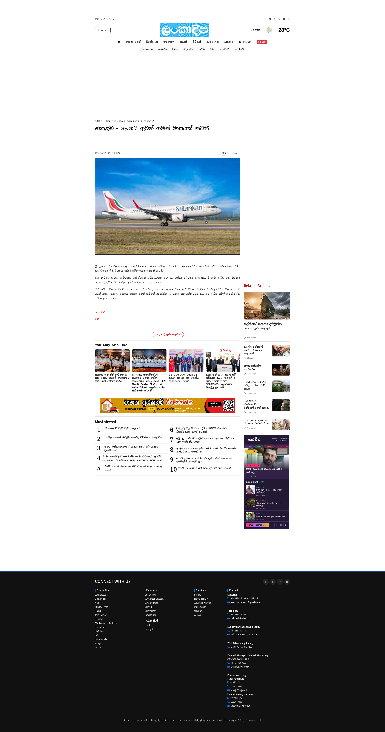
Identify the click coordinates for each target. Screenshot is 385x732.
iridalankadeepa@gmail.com (244, 634)
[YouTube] (287, 582)
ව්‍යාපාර (228, 41)
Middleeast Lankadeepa (106, 623)
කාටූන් (183, 41)
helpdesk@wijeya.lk (240, 618)
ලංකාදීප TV (239, 49)
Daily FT (98, 610)
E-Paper (262, 42)
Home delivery (201, 598)
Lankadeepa (100, 594)
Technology (245, 41)
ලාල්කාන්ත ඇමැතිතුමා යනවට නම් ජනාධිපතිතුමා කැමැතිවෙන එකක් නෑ (206, 450)
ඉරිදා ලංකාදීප (147, 49)
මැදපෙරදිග (188, 49)
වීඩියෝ (196, 41)
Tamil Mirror (100, 614)
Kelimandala (101, 639)
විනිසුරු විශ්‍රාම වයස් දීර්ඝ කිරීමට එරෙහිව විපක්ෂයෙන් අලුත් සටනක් (201, 430)
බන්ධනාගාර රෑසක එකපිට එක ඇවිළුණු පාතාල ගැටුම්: (133, 468)
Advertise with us (202, 602)
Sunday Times (101, 606)
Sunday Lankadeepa (154, 598)
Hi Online (99, 631)
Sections (104, 30)
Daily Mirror (100, 598)
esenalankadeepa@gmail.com (245, 602)
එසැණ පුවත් (133, 41)
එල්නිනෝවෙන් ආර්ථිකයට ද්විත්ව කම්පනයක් (204, 468)
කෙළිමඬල (162, 49)
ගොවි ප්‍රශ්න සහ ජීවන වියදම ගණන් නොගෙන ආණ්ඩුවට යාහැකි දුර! (204, 460)
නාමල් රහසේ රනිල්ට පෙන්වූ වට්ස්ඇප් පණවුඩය (133, 437)
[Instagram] (280, 582)
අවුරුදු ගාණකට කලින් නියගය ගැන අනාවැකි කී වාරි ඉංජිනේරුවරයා (205, 440)
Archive (197, 614)
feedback (198, 610)
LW (96, 635)
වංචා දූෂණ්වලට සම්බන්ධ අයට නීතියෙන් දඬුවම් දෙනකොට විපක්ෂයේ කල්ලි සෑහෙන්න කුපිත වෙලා (132, 458)
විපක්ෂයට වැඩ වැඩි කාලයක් (122, 428)
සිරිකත (175, 49)
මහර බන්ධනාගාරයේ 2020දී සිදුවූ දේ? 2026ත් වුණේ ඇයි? (131, 448)
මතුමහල (168, 41)
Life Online (100, 627)
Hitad (147, 625)
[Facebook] (266, 582)
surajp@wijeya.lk (239, 690)
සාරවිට (202, 49)
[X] (273, 582)
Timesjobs (149, 629)
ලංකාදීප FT (224, 49)
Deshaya (99, 618)
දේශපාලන (212, 41)
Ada (97, 602)
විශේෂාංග (152, 41)
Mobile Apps (200, 606)
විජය (212, 49)
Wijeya (98, 643)
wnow (98, 647)
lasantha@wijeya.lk (240, 705)
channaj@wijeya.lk (240, 666)
